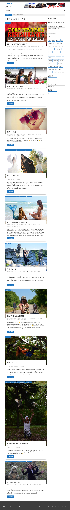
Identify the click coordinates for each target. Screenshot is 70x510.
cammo (30, 318)
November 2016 (52, 84)
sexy (30, 49)
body (35, 46)
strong (29, 90)
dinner (38, 46)
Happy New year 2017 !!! (53, 28)
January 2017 (51, 79)
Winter (54, 72)
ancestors (40, 271)
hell (12, 179)
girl (18, 47)
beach (30, 224)
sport (26, 90)
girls (33, 134)
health (50, 52)
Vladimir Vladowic (22, 46)
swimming (9, 135)
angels (30, 178)
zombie (18, 319)
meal (28, 47)
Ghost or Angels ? (13, 175)
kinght (23, 273)
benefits (58, 40)
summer (50, 66)
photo (12, 366)
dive (59, 46)
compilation (51, 46)
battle (8, 273)
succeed (38, 49)
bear (33, 484)
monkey (42, 365)
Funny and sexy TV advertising (55, 26)
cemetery (34, 178)
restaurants (21, 49)
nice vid (18, 68)
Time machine (11, 269)
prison (12, 49)
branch (30, 365)
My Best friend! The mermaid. (17, 222)
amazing (31, 88)
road (15, 319)
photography (41, 445)
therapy (60, 66)
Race (27, 68)
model (32, 445)
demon (38, 178)
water (13, 135)
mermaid (36, 224)
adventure (31, 271)
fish (62, 46)
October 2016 (51, 86)
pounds (9, 49)
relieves (50, 60)
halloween (39, 318)
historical (19, 273)
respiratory (56, 60)
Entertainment (10, 47)
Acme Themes (65, 506)
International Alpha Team (10, 506)
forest (33, 365)
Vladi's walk (9, 3)
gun (35, 318)
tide (53, 69)
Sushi (41, 49)
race (21, 90)
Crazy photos (12, 362)
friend (37, 365)
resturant (26, 49)
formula (37, 88)
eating (42, 46)
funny (57, 49)
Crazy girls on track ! (15, 86)
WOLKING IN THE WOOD (14, 482)
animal (30, 484)
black (54, 43)
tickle (50, 69)
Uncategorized (7, 22)
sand (39, 224)
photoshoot (39, 47)
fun (53, 49)
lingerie (63, 52)
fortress (12, 273)
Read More (11, 63)
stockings (60, 63)
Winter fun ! (50, 30)
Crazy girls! (11, 132)
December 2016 (52, 82)
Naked (30, 47)
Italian (20, 47)
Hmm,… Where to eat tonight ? (17, 44)
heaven (8, 179)
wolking (22, 486)
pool (40, 134)
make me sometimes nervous (10, 68)
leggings (9, 90)
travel (26, 273)
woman (59, 72)
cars (34, 88)
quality (16, 49)
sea (41, 224)
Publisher (8, 10)
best (62, 40)
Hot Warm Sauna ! (52, 33)
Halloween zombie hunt (15, 316)
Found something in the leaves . (18, 443)
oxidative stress (56, 54)
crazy (30, 134)
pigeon (8, 447)
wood (12, 447)
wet (16, 135)
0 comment (12, 51)
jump (37, 484)
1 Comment (17, 226)
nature (34, 47)
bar (29, 46)
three (15, 366)
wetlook (50, 72)
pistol (12, 319)
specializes (33, 49)
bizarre (32, 46)
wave (11, 226)
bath (50, 40)
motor (13, 90)
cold (61, 43)
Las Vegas (24, 47)
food (15, 47)
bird (29, 445)
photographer (22, 68)
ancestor (36, 271)
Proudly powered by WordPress (44, 506)
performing (17, 90)
